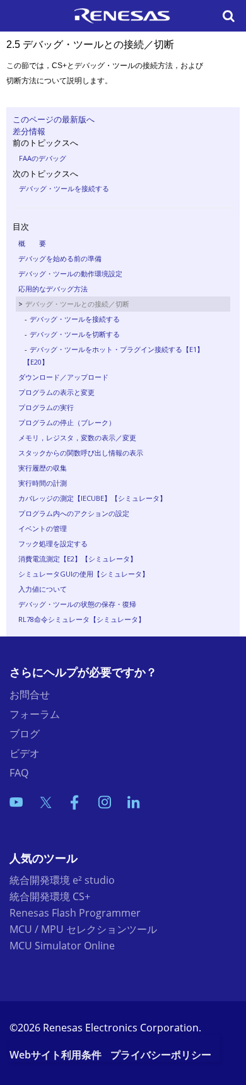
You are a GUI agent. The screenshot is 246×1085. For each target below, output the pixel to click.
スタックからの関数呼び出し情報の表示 (80, 452)
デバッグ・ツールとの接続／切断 (77, 303)
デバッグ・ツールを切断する (75, 334)
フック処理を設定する (53, 543)
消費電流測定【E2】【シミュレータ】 (77, 558)
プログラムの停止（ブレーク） (66, 422)
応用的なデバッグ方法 (53, 288)
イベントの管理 (42, 528)
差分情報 (29, 131)
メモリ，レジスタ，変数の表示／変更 (77, 437)
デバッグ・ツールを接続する (64, 188)
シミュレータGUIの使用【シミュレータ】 (83, 573)
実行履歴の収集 (42, 467)
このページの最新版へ (54, 119)
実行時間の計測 (42, 483)
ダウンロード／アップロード (63, 377)
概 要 (32, 243)
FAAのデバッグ (42, 158)
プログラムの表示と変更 (56, 392)
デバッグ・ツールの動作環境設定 (70, 273)
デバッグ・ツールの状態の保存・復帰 (77, 604)
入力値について (42, 589)
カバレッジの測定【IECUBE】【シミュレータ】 (92, 498)
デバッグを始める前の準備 (60, 258)
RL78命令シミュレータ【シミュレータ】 (81, 619)
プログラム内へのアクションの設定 (73, 513)
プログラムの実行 (46, 407)
